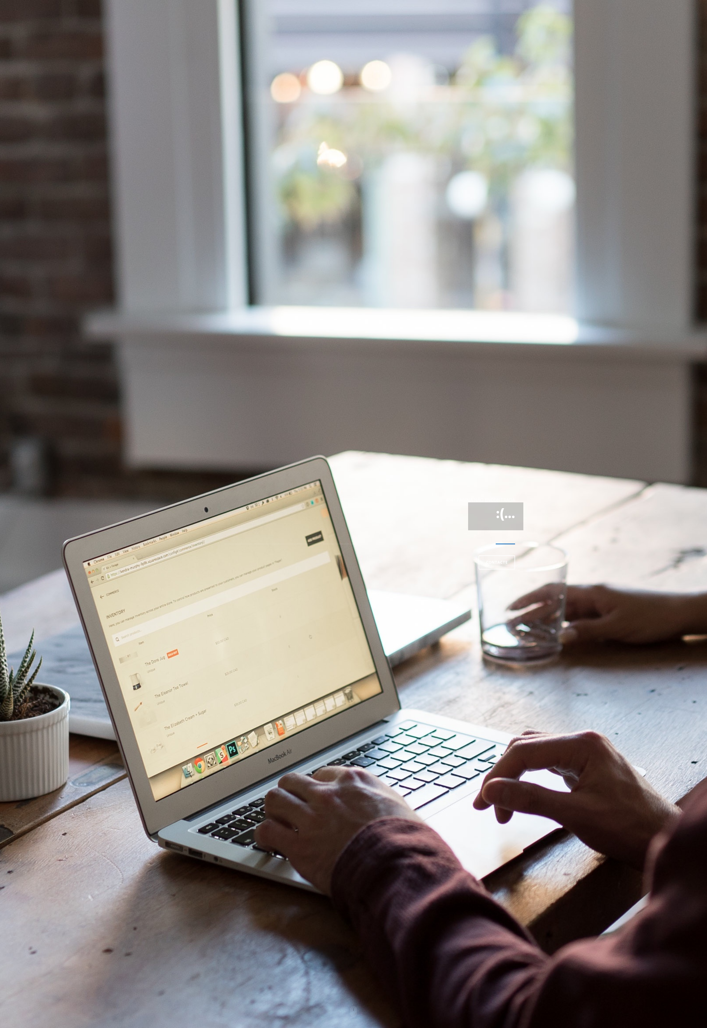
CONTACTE (497, 562)
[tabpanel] (353, 514)
